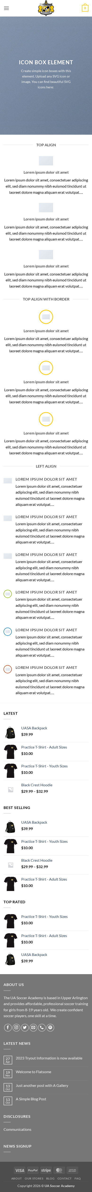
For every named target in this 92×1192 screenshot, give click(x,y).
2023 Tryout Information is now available (49, 1058)
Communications (17, 1129)
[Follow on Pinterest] (50, 1028)
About (16, 1178)
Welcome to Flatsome (33, 1071)
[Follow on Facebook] (8, 1028)
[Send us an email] (33, 1028)
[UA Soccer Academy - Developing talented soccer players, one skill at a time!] (46, 8)
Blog (50, 1178)
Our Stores (34, 1178)
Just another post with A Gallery (42, 1085)
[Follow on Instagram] (16, 1028)
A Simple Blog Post (31, 1099)
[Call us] (42, 1028)
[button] (6, 8)
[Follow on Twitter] (25, 1028)
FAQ (78, 1178)
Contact (65, 1178)
